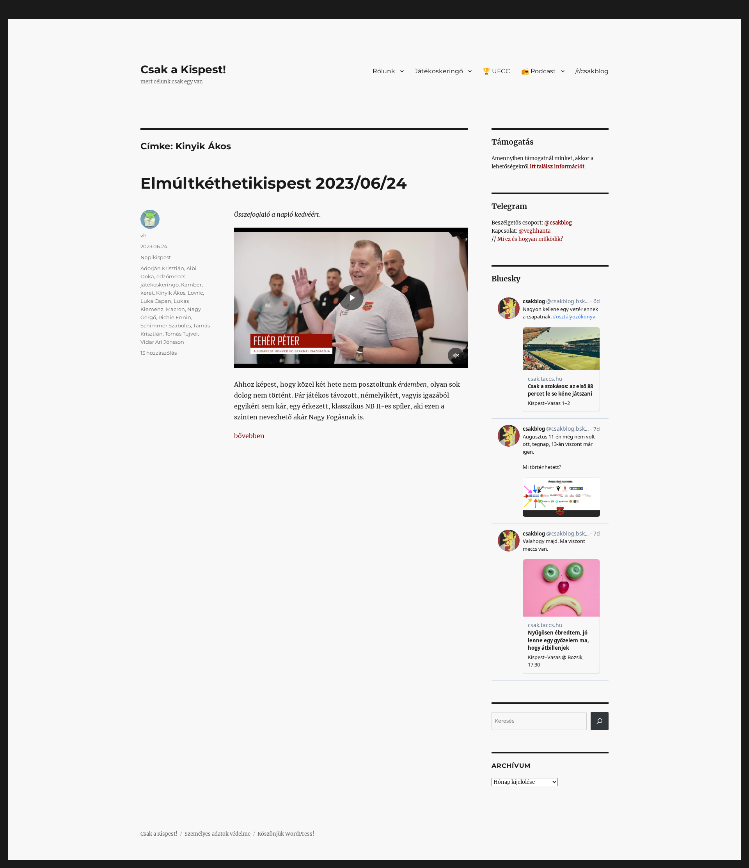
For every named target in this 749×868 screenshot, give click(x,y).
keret (147, 293)
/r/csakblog (592, 71)
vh (143, 235)
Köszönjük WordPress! (285, 834)
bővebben (249, 436)
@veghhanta (534, 231)
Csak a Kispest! (183, 69)
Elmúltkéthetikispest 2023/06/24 (273, 183)
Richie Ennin (174, 317)
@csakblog (558, 222)
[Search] (600, 721)
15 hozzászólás (158, 353)
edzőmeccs (170, 276)
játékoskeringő (159, 284)
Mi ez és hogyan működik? (530, 239)
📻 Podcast (538, 71)
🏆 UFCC (496, 71)
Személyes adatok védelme (217, 834)
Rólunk (384, 71)
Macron (175, 309)
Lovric (195, 293)
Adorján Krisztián (162, 268)
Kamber (191, 284)
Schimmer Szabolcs (165, 325)
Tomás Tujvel (181, 334)
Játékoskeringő (439, 71)
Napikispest (155, 257)
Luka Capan (155, 301)
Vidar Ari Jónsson (162, 342)
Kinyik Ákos (170, 293)
